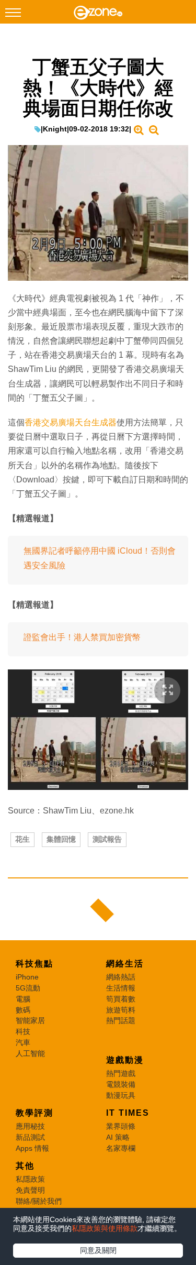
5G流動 (28, 988)
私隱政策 (30, 1179)
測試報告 (107, 839)
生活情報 (120, 988)
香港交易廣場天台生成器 (71, 422)
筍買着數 (120, 999)
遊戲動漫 (125, 1059)
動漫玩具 (120, 1095)
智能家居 (30, 1020)
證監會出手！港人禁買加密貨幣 (82, 637)
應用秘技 (30, 1126)
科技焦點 (34, 963)
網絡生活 (125, 963)
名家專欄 (120, 1148)
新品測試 (30, 1137)
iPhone (27, 977)
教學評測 (34, 1112)
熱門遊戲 (120, 1073)
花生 (22, 839)
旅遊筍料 (120, 1010)
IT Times (127, 1112)
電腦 (23, 999)
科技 (23, 1031)
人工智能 (30, 1053)
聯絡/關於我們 (39, 1201)
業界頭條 (120, 1126)
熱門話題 (120, 1020)
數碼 (23, 1010)
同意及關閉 (98, 1250)
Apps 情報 (32, 1148)
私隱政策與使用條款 (104, 1228)
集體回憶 (61, 839)
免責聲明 (30, 1190)
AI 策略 (118, 1137)
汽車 (23, 1042)
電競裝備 (120, 1084)
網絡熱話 (120, 977)
